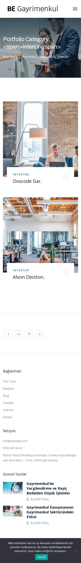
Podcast (8, 410)
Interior (21, 174)
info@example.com (15, 441)
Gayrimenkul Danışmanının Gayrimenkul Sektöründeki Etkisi (50, 512)
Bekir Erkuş (42, 499)
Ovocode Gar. (27, 181)
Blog (6, 396)
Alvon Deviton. (29, 277)
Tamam (41, 557)
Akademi (8, 388)
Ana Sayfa (10, 57)
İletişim (7, 417)
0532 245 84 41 (13, 448)
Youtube (8, 403)
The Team (9, 381)
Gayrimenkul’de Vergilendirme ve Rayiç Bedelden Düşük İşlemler (48, 488)
